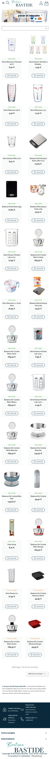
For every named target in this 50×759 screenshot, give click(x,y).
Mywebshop (37, 756)
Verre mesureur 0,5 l (38, 110)
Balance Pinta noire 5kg (11, 207)
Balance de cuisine (38, 496)
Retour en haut (37, 673)
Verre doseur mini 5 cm (12, 158)
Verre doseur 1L (12, 593)
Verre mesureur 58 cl (12, 110)
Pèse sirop (12, 544)
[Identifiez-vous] (41, 3)
